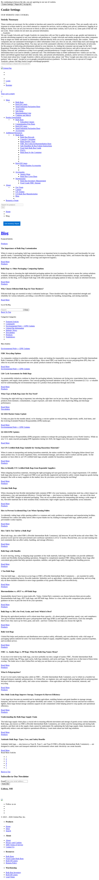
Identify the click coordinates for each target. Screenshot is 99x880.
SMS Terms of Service (14, 845)
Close (26, 310)
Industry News (11, 330)
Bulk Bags (19, 102)
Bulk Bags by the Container (31, 152)
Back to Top (5, 772)
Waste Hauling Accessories (30, 165)
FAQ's (22, 150)
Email (3, 781)
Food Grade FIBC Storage (30, 183)
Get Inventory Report (12, 224)
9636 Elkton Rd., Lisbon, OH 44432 (15, 793)
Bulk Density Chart (27, 141)
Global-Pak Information (15, 328)
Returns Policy (11, 863)
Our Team (19, 187)
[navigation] (49, 328)
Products (4, 244)
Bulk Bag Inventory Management (33, 181)
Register (9, 85)
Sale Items (19, 111)
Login (8, 81)
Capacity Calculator (27, 139)
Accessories (20, 109)
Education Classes (27, 122)
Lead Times (10, 877)
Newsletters (10, 333)
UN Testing (19, 192)
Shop (8, 100)
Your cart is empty (8, 94)
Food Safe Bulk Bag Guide (30, 148)
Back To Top (6, 312)
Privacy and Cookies (14, 843)
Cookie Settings (7, 4)
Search (8, 831)
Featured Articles (7, 239)
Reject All (18, 4)
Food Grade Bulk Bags (15, 859)
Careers (18, 189)
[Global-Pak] (6, 68)
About (8, 185)
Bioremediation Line (23, 113)
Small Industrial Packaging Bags (27, 107)
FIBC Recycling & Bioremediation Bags (35, 144)
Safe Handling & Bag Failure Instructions (36, 146)
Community (10, 324)
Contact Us (10, 847)
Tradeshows (10, 337)
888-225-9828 (6, 796)
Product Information (13, 117)
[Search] (2, 96)
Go (3, 207)
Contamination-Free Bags (25, 124)
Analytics (6, 33)
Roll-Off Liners (21, 104)
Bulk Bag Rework (27, 137)
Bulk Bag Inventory (13, 873)
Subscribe (5, 784)
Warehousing (20, 179)
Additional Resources (14, 133)
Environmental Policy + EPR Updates (20, 326)
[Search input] (12, 310)
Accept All (27, 4)
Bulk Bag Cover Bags (28, 176)
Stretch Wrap (25, 174)
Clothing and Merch (23, 115)
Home (8, 212)
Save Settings (7, 64)
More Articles (5, 344)
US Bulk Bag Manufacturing (26, 194)
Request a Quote (12, 200)
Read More (5, 262)
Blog (17, 196)
